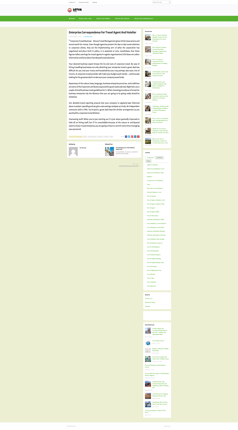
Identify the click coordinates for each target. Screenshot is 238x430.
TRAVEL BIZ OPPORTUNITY (143, 18)
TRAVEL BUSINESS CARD (155, 219)
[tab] (150, 157)
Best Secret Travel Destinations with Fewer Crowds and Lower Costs (160, 141)
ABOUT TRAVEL (91, 24)
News (148, 184)
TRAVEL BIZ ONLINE (122, 18)
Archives (159, 157)
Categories (150, 157)
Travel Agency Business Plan (155, 204)
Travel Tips (150, 278)
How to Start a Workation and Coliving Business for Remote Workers (160, 120)
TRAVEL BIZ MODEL (103, 18)
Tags (148, 161)
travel (111, 136)
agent (85, 136)
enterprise (100, 136)
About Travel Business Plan (155, 172)
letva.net (73, 426)
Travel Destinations (153, 251)
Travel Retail (151, 274)
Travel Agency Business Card (156, 200)
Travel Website (151, 282)
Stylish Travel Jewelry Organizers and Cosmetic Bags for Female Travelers (160, 130)
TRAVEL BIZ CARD (85, 18)
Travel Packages (152, 266)
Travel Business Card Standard (156, 223)
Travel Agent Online (153, 211)
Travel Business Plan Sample (155, 239)
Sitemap (94, 2)
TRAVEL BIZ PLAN (75, 24)
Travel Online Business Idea (155, 262)
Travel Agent (151, 208)
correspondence (92, 136)
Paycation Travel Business (155, 188)
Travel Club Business (153, 247)
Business (149, 176)
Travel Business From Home (155, 227)
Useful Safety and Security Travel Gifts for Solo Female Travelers (160, 73)
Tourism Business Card (154, 192)
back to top (167, 426)
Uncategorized (151, 286)
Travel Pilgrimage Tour (154, 270)
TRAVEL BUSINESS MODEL (156, 231)
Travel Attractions (152, 215)
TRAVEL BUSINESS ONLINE (156, 235)
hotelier (106, 136)
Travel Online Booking (154, 258)
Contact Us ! (72, 2)
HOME (72, 18)
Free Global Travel (158, 340)
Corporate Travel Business (75, 136)
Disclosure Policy (84, 2)
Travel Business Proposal (154, 243)
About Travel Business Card (155, 169)
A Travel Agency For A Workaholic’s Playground (125, 148)
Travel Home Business (154, 254)
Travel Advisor (151, 196)
